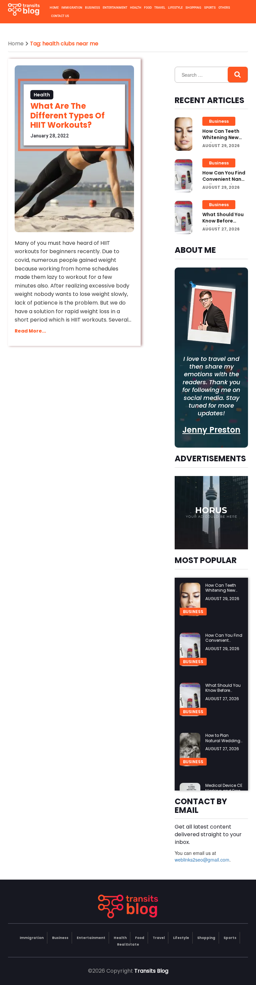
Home (54, 7)
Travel (159, 7)
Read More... (30, 331)
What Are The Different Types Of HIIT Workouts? (67, 115)
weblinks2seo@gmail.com (202, 859)
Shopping (193, 7)
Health (135, 7)
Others (224, 7)
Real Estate (128, 944)
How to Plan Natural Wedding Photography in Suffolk (222, 743)
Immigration (71, 7)
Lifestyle (175, 7)
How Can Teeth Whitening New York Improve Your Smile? (224, 141)
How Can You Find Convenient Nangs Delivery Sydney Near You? (224, 182)
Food (148, 7)
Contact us (60, 16)
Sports (210, 7)
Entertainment (115, 7)
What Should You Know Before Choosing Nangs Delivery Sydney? (223, 224)
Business (92, 7)
